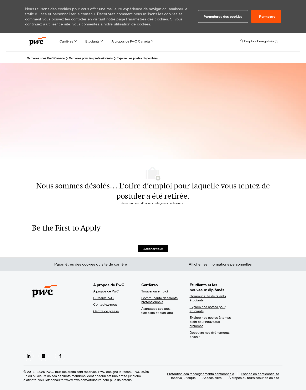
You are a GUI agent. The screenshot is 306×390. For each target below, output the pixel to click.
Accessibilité (212, 378)
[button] (223, 16)
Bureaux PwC (103, 298)
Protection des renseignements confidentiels (200, 374)
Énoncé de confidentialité (260, 374)
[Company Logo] (37, 41)
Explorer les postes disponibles (137, 58)
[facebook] (29, 356)
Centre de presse (106, 311)
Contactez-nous (105, 304)
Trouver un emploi (154, 291)
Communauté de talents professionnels (159, 300)
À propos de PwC (106, 291)
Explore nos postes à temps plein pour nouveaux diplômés (210, 321)
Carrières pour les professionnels (91, 58)
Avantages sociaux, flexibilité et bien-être (157, 310)
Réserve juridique (183, 378)
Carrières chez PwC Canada (46, 58)
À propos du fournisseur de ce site (254, 378)
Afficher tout (153, 249)
